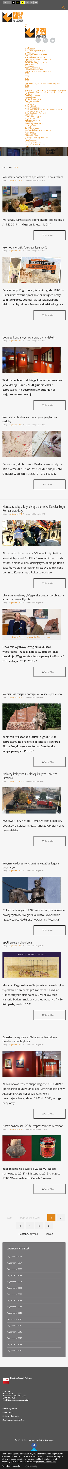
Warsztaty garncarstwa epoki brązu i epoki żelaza (32, 177)
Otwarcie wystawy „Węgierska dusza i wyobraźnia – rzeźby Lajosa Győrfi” (33, 597)
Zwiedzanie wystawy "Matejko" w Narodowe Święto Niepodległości (29, 1039)
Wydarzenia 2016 (14, 1313)
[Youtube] (52, 40)
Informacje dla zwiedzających (38, 59)
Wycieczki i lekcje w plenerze (38, 130)
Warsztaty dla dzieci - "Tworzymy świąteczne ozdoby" (29, 419)
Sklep (27, 139)
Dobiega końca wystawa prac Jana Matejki (28, 337)
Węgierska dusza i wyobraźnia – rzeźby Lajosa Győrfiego (30, 865)
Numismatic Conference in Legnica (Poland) (44, 92)
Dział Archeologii (32, 108)
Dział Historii (30, 106)
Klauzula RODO (7, 1412)
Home (28, 47)
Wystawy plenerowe (33, 99)
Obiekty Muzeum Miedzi (36, 54)
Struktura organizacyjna (35, 50)
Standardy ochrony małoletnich (13, 1420)
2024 (27, 76)
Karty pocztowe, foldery (35, 144)
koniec (49, 1233)
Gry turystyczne (31, 132)
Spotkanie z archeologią (17, 942)
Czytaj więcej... (48, 235)
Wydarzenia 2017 (14, 1307)
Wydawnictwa (31, 141)
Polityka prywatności (9, 1408)
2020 (27, 89)
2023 (27, 78)
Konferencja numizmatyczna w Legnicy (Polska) (45, 90)
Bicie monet (30, 134)
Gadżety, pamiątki (33, 142)
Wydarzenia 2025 (14, 1256)
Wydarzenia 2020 (14, 1288)
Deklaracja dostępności (10, 1416)
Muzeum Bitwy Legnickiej (36, 63)
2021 (27, 87)
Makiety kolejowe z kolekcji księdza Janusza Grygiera (29, 776)
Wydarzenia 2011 (14, 1344)
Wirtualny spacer (32, 61)
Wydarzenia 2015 (14, 1319)
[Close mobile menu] (25, 26)
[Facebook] (38, 40)
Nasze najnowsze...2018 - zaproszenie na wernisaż (32, 1126)
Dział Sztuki (30, 104)
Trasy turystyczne (32, 129)
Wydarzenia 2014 (14, 1325)
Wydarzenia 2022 (14, 1275)
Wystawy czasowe (32, 95)
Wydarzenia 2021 (14, 1282)
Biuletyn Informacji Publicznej (21, 1378)
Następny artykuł (28, 1233)
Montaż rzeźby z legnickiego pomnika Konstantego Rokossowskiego (33, 508)
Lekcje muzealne (32, 120)
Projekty (28, 56)
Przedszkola (30, 118)
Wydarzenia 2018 (14, 1300)
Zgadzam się (31, 1466)
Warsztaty (29, 122)
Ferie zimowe (31, 125)
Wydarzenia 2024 (14, 1263)
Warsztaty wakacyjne (34, 123)
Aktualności (30, 64)
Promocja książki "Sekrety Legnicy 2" (25, 247)
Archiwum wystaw (32, 101)
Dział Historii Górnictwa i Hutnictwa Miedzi (43, 109)
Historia (28, 52)
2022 (27, 80)
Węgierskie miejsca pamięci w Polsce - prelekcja (32, 694)
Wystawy (28, 94)
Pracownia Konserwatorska (36, 57)
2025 (27, 75)
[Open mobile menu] (26, 24)
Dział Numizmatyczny (34, 111)
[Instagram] (45, 40)
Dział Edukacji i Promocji (35, 113)
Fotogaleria (29, 66)
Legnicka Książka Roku (34, 69)
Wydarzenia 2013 (14, 1332)
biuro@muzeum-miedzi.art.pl (18, 1400)
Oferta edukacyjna (33, 116)
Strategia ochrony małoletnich (38, 137)
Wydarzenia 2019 (16, 180)
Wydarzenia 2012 (14, 1338)
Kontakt (28, 146)
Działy (27, 102)
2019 (27, 82)
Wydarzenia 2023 (14, 1269)
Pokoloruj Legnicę (32, 136)
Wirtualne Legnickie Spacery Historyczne (42, 83)
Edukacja (29, 115)
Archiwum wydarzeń (33, 68)
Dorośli (28, 127)
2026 (27, 73)
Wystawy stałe (30, 97)
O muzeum (30, 49)
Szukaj (63, 7)
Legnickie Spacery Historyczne (38, 71)
